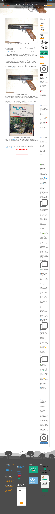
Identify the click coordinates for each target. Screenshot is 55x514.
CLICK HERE (22, 152)
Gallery (25, 6)
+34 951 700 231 (21, 464)
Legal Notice (7, 465)
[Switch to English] (4, 0)
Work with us (20, 481)
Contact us (22, 156)
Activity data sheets (8, 470)
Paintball (7, 51)
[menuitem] (48, 5)
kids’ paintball (13, 147)
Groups (36, 4)
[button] (48, 481)
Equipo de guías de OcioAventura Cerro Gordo (15, 43)
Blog (6, 471)
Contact (36, 6)
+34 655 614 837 (21, 466)
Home (17, 4)
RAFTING (26, 4)
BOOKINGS (31, 6)
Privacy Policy (7, 466)
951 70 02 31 (49, 0)
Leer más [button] (44, 486)
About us (21, 4)
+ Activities (31, 4)
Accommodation (20, 6)
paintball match (10, 67)
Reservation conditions (9, 468)
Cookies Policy (7, 469)
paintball (32, 45)
